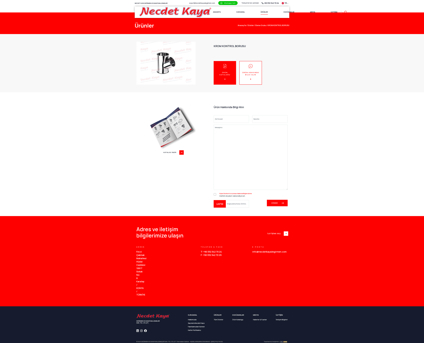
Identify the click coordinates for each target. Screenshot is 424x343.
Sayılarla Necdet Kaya (196, 323)
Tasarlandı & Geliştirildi (271, 342)
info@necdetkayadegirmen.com (269, 251)
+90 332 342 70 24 (271, 3)
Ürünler (264, 12)
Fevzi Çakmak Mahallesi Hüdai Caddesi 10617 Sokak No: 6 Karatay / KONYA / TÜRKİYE (138, 273)
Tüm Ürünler (218, 320)
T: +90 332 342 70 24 (211, 251)
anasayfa (242, 25)
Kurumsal (240, 12)
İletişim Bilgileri (282, 320)
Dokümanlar (289, 12)
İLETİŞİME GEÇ (274, 233)
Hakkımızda (192, 320)
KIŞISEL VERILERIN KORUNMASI (200, 342)
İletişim (334, 12)
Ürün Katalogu (237, 320)
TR (285, 3)
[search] (344, 12)
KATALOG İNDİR (169, 152)
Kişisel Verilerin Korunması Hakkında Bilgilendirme (235, 193)
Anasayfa (217, 12)
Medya (312, 12)
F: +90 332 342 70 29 (211, 255)
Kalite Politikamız (194, 330)
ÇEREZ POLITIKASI (217, 342)
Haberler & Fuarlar (260, 320)
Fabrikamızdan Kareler (196, 327)
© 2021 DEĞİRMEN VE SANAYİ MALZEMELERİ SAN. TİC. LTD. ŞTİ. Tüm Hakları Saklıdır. (162, 342)
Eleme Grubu (260, 25)
